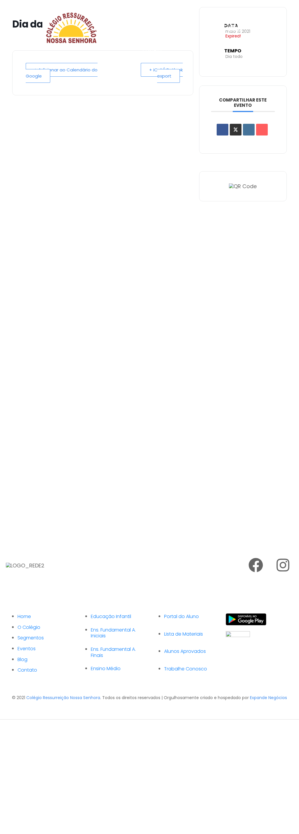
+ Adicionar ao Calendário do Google (62, 73)
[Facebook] (255, 565)
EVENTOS (152, 27)
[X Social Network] (235, 129)
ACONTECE (153, 39)
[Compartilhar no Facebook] (222, 129)
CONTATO (152, 50)
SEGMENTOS (155, 16)
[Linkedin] (249, 129)
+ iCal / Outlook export (166, 73)
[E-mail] (262, 129)
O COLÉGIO (154, 5)
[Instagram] (283, 565)
